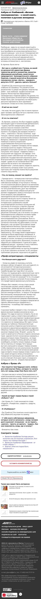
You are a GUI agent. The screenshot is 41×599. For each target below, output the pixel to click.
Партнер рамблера (18, 589)
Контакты (22, 535)
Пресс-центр (28, 526)
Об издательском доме (11, 526)
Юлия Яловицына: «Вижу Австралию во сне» (22, 499)
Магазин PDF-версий (18, 529)
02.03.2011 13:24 (6, 8)
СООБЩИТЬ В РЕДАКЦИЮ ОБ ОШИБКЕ (16, 537)
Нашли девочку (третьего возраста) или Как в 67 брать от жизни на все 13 (23, 505)
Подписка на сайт (9, 535)
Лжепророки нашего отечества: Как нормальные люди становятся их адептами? (23, 511)
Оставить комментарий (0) (21, 463)
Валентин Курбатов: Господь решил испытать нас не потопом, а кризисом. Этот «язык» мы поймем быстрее (20, 439)
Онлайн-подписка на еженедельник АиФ (19, 532)
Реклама (5, 529)
